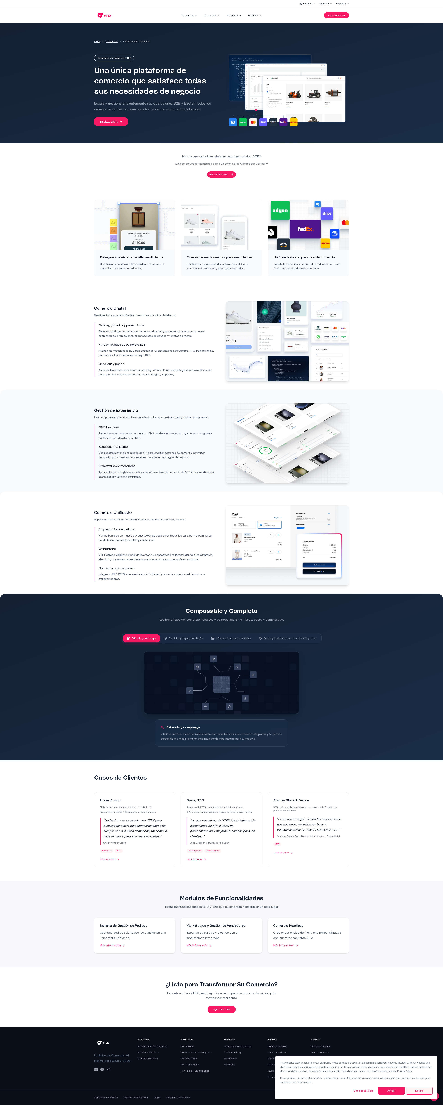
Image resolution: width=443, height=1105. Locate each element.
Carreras (273, 1058)
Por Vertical (187, 1046)
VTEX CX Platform (148, 1058)
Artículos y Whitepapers (238, 1046)
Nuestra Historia (277, 1052)
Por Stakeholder (190, 1064)
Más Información (218, 174)
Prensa (271, 1077)
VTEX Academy (232, 1052)
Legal (157, 1097)
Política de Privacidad (136, 1097)
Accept (391, 1090)
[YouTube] (102, 1069)
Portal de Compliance (178, 1097)
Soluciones (210, 15)
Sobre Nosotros (277, 1046)
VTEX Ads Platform (148, 1052)
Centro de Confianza (106, 1097)
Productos (188, 15)
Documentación (320, 1052)
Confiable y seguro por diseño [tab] (186, 638)
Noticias (253, 15)
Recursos (232, 15)
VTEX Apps (230, 1058)
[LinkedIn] (96, 1069)
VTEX (97, 41)
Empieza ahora (336, 15)
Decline (419, 1090)
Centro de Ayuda (320, 1046)
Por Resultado (189, 1058)
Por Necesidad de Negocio (196, 1052)
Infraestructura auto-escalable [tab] (233, 638)
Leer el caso (107, 859)
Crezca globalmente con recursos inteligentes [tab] (290, 638)
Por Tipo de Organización (195, 1070)
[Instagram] (108, 1069)
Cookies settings (363, 1090)
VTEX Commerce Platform (152, 1046)
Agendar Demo (221, 1009)
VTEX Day (229, 1064)
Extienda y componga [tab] (144, 638)
